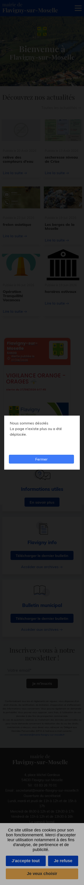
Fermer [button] (41, 459)
